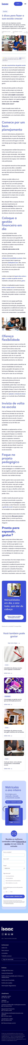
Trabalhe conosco (7, 956)
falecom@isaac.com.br (9, 1023)
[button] (25, 4)
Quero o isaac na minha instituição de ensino (14, 617)
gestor (23, 281)
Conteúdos (5, 953)
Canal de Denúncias (7, 973)
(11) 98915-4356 (7, 1010)
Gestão (5, 11)
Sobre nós (4, 948)
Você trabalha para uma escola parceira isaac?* (13, 888)
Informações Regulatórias (9, 986)
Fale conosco (5, 950)
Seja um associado (8, 959)
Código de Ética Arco (7, 970)
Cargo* (5, 865)
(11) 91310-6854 (7, 1016)
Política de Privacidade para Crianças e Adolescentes (12, 976)
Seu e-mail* (6, 859)
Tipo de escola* (7, 873)
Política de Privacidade (10, 903)
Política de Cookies (7, 983)
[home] (6, 4)
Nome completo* (7, 852)
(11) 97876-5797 (7, 1006)
